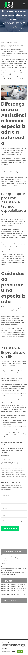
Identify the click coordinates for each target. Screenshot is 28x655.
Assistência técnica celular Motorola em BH (13, 588)
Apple (9, 411)
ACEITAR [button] (20, 651)
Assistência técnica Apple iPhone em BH (13, 584)
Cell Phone (12, 405)
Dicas (15, 42)
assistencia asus (17, 468)
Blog (16, 27)
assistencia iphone (19, 470)
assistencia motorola (7, 472)
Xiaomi (24, 411)
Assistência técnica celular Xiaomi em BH (13, 594)
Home (11, 27)
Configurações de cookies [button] (9, 651)
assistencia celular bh (7, 470)
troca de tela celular (21, 476)
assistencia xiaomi (6, 474)
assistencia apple (7, 468)
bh (13, 474)
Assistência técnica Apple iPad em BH (12, 586)
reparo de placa (10, 476)
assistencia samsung (19, 472)
